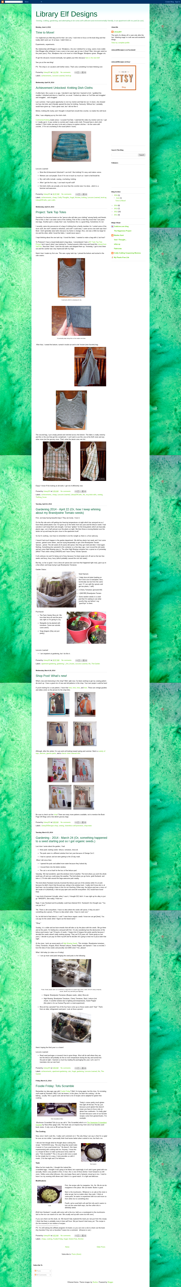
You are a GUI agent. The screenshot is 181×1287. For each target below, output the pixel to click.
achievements (46, 76)
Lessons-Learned (58, 76)
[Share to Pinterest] (85, 72)
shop (55, 814)
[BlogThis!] (78, 72)
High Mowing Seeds (70, 943)
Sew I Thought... (120, 240)
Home (67, 1247)
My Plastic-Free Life (121, 257)
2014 (116, 205)
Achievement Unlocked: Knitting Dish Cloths (64, 87)
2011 (116, 215)
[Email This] (75, 72)
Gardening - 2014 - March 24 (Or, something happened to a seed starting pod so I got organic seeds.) (71, 839)
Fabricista (118, 248)
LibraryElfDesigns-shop (49, 826)
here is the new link (92, 58)
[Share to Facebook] (83, 72)
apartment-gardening (48, 664)
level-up (68, 76)
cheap (54, 197)
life (84, 495)
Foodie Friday (65, 1091)
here (70, 688)
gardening (60, 664)
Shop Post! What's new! (51, 675)
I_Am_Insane (69, 664)
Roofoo (95, 1282)
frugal (72, 197)
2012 (116, 212)
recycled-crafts (91, 495)
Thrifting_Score (41, 497)
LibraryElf (117, 32)
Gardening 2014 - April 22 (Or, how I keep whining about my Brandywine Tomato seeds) (68, 511)
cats (69, 1071)
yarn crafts (51, 200)
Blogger (110, 1282)
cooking (49, 1239)
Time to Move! (45, 32)
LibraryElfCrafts (41, 200)
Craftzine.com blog (121, 226)
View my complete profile (120, 43)
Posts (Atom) (76, 1254)
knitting (84, 197)
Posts (38, 1271)
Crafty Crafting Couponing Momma (127, 253)
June (118, 198)
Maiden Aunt (119, 235)
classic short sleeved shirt (70, 753)
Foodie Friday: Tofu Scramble (55, 1086)
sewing (100, 495)
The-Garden (95, 664)
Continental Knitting (43, 120)
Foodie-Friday (58, 1239)
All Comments (41, 1275)
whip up (117, 244)
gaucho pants (51, 753)
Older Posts (101, 1247)
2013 (116, 208)
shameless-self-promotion (74, 826)
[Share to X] (80, 72)
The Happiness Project (122, 231)
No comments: (65, 72)
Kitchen (77, 197)
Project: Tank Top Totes (51, 212)
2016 (116, 195)
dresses (42, 753)
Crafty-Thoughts (63, 197)
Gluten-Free (73, 1239)
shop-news (88, 826)
